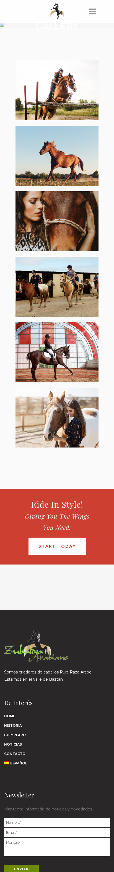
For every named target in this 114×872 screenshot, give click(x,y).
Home (9, 716)
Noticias (13, 744)
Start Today (57, 546)
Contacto (14, 754)
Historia (13, 725)
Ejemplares (15, 735)
